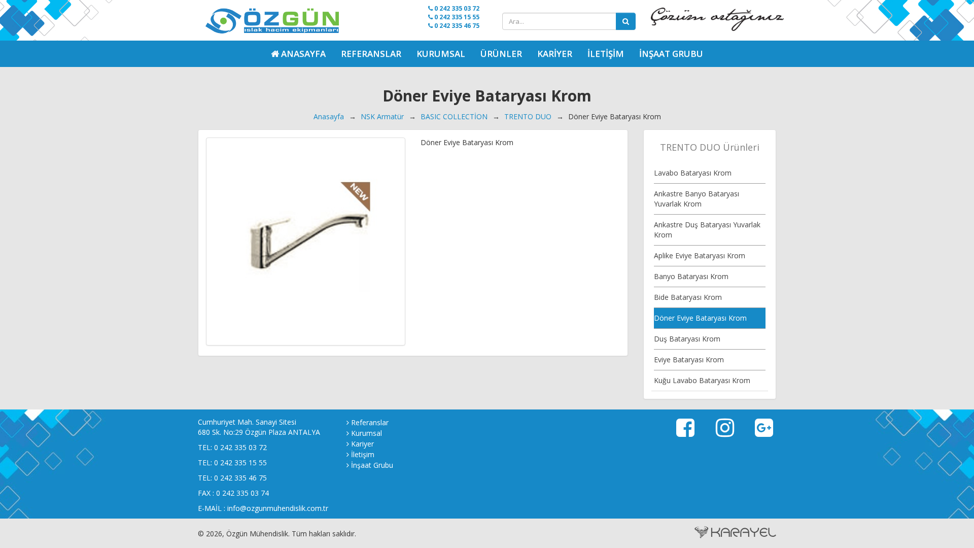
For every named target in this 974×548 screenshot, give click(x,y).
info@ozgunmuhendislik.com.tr (277, 508)
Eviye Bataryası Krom (689, 359)
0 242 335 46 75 (456, 25)
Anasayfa (329, 116)
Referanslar (371, 53)
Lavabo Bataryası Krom (693, 173)
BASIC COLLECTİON (454, 116)
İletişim (605, 53)
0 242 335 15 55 (456, 17)
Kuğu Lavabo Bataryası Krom (702, 380)
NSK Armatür (382, 116)
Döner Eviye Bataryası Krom (700, 318)
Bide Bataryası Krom (688, 297)
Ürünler (501, 53)
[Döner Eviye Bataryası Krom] (305, 242)
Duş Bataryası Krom (687, 339)
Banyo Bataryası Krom (691, 276)
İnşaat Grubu (671, 53)
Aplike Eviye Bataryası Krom (699, 255)
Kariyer (554, 53)
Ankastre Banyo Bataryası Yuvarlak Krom (696, 199)
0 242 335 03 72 (456, 8)
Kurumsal (440, 53)
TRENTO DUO (527, 116)
